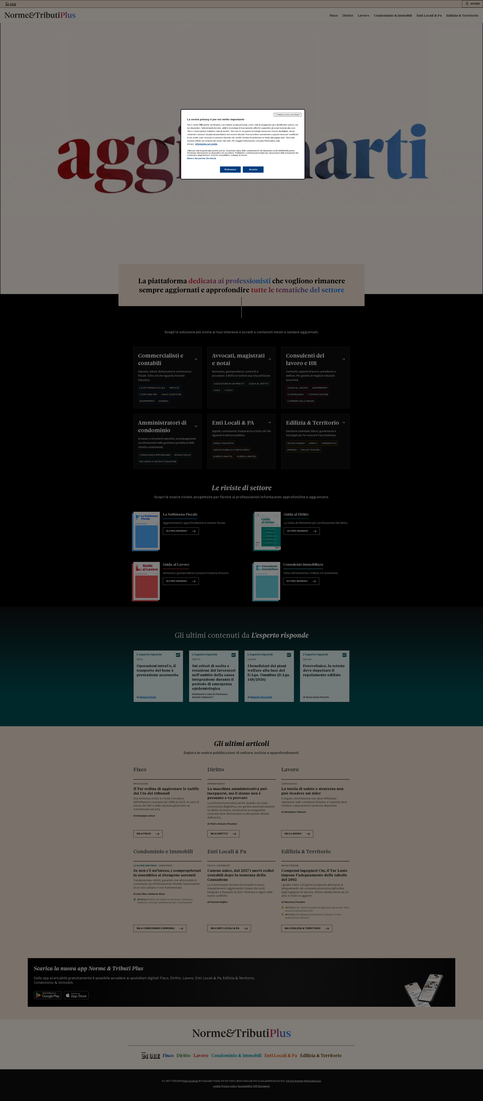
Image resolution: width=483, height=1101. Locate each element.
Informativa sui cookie (206, 144)
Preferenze (230, 169)
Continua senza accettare (287, 114)
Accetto (253, 169)
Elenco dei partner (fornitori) (201, 158)
